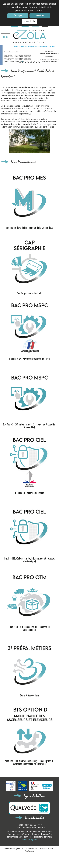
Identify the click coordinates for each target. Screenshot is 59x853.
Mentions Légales (12, 848)
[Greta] (41, 786)
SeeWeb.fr (29, 851)
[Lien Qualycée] (29, 808)
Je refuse (40, 15)
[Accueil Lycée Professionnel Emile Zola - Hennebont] (29, 36)
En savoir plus (29, 21)
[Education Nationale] (12, 790)
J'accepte (17, 15)
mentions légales (29, 839)
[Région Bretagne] (23, 790)
